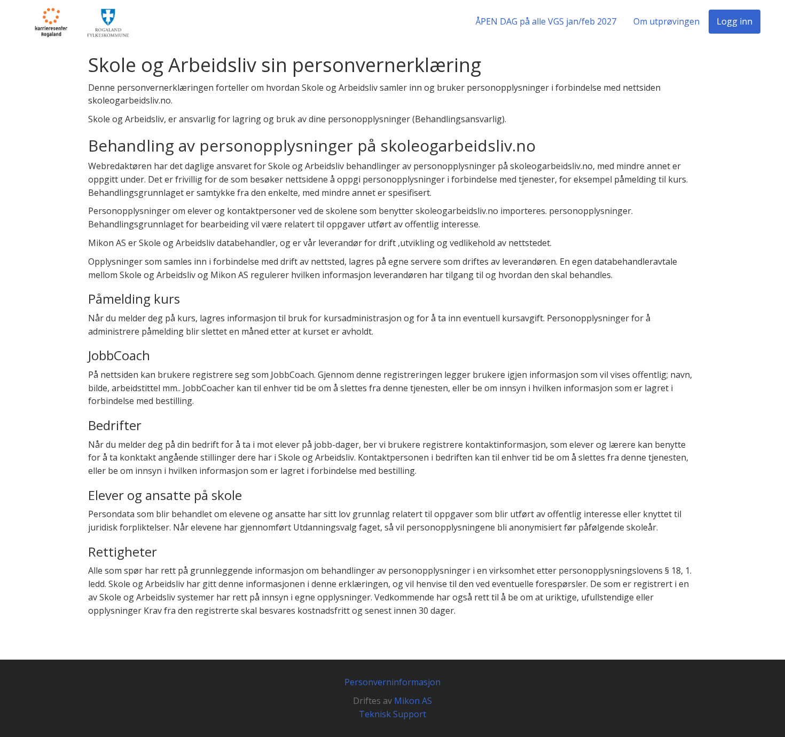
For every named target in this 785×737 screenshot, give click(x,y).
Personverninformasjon (392, 682)
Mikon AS (413, 701)
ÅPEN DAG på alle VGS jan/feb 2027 (545, 21)
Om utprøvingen (666, 21)
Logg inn (734, 21)
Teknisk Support (392, 714)
